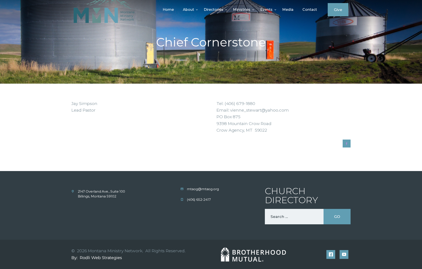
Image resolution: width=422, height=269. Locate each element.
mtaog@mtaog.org (203, 189)
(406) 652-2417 (199, 199)
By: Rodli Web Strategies (96, 257)
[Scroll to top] (409, 258)
